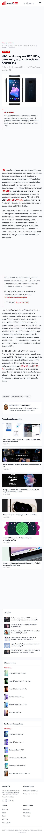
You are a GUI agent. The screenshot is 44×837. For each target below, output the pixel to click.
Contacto (26, 809)
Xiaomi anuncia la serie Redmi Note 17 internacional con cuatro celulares (23, 638)
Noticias (4, 43)
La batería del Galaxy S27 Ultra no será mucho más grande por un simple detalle (24, 619)
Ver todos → (7, 668)
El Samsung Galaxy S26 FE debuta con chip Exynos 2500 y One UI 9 (25, 632)
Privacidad (26, 813)
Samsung (5, 809)
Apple (4, 813)
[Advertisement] (22, 149)
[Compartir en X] (10, 70)
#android (6, 396)
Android (10, 43)
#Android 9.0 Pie (17, 396)
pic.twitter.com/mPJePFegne (15, 297)
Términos (26, 816)
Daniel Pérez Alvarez (33, 67)
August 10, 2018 (22, 302)
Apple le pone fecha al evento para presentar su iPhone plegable (25, 645)
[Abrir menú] (40, 3)
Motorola (5, 819)
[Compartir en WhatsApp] (12, 70)
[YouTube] (30, 3)
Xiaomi (4, 816)
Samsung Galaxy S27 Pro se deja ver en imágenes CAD (24, 625)
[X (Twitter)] (24, 3)
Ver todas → (6, 822)
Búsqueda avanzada (30, 794)
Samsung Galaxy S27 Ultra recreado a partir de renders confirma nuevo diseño (25, 651)
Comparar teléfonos (30, 791)
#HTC (28, 396)
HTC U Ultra (24, 366)
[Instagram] (27, 3)
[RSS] (33, 3)
